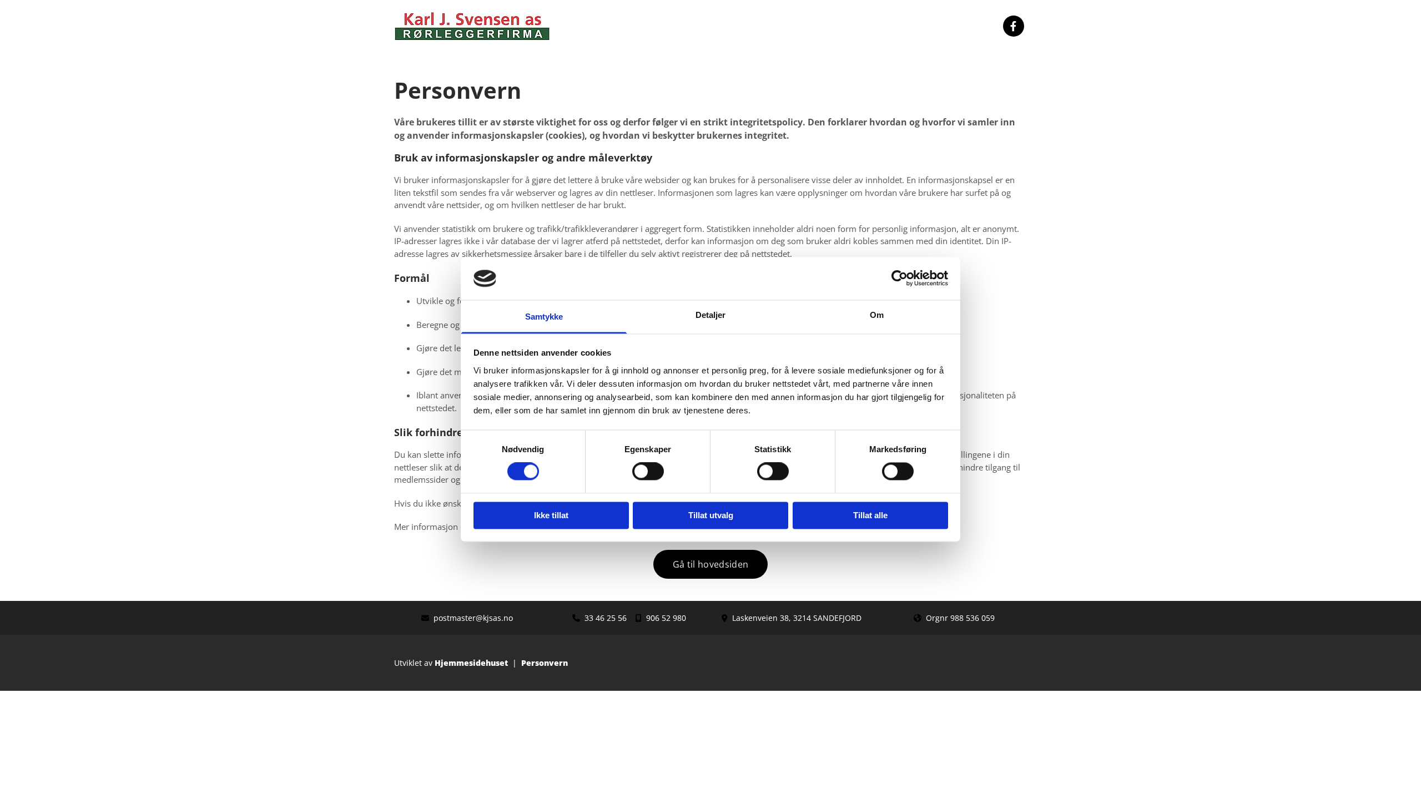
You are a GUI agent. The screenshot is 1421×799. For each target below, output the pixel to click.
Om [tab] (877, 315)
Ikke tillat (551, 515)
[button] (710, 564)
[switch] (648, 472)
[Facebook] (1013, 26)
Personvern (544, 663)
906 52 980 (666, 618)
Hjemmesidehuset (471, 663)
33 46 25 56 (605, 618)
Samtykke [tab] (544, 316)
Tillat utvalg (710, 515)
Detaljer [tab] (711, 315)
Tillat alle (870, 515)
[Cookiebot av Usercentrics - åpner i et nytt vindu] (899, 278)
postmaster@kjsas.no (473, 618)
